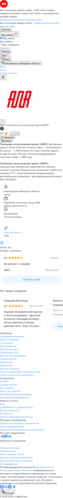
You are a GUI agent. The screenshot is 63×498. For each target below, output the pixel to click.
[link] (5, 59)
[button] (3, 66)
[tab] (7, 137)
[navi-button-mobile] (3, 77)
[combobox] (7, 492)
